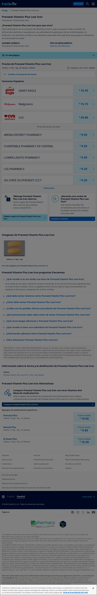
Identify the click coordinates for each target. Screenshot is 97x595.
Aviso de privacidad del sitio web (75, 592)
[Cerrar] (93, 588)
